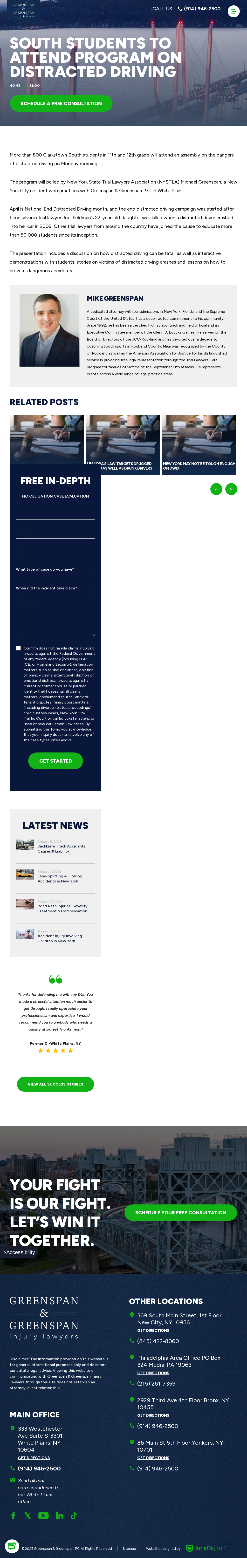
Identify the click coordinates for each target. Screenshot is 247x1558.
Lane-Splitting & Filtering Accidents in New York (60, 878)
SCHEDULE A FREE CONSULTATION (61, 103)
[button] (12, 1546)
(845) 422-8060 (158, 1341)
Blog (35, 86)
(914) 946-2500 (157, 1425)
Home (15, 86)
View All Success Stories (55, 1084)
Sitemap (129, 1548)
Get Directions (34, 1458)
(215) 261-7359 (156, 1383)
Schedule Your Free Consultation (180, 1213)
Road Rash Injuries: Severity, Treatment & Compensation (63, 908)
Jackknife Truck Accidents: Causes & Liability (62, 849)
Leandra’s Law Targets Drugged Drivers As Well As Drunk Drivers (119, 466)
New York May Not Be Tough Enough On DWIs (199, 466)
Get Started (55, 761)
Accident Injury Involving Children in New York (60, 938)
